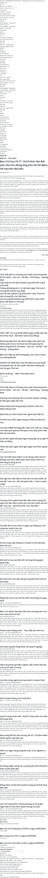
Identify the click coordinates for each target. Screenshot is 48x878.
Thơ (1, 112)
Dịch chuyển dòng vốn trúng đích (15, 698)
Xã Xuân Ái (14, 317)
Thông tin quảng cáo (6, 150)
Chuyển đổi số (4, 65)
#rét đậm (9, 260)
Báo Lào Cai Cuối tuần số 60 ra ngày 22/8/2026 (22, 843)
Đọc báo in (3, 68)
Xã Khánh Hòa (7, 319)
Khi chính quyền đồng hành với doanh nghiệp (21, 646)
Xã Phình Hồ (38, 312)
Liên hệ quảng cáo (39, 1)
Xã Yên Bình (9, 321)
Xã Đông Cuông (41, 315)
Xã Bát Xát (42, 326)
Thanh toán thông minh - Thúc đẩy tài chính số (22, 630)
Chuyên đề (3, 151)
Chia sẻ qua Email (38, 176)
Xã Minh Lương (43, 328)
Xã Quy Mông (10, 323)
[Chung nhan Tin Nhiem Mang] (9, 877)
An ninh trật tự (4, 54)
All (0, 75)
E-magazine (4, 144)
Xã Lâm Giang (31, 315)
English (2, 3)
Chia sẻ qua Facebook (7, 176)
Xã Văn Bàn (16, 328)
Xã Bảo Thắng (8, 325)
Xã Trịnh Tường (17, 326)
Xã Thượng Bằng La (32, 314)
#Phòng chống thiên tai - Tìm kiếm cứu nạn (31, 260)
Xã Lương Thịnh (41, 321)
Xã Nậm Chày (26, 326)
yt (2, 4)
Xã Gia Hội (6, 314)
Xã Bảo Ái (16, 321)
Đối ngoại (3, 19)
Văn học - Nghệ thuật (6, 45)
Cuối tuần (3, 74)
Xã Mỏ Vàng (22, 317)
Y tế (1, 35)
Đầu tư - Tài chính (5, 28)
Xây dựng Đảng (4, 14)
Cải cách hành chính (6, 39)
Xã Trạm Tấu (22, 312)
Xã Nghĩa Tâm (4, 315)
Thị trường (3, 30)
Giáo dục (3, 34)
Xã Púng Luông (8, 312)
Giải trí (2, 48)
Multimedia (3, 139)
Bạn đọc (2, 41)
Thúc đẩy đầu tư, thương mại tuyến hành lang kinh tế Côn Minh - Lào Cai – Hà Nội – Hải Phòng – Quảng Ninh (24, 277)
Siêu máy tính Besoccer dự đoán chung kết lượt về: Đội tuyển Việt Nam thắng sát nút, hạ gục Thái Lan (23, 365)
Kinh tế (2, 21)
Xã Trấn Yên (23, 321)
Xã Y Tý (2, 326)
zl (3, 4)
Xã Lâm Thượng (31, 317)
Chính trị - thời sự (5, 12)
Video (2, 141)
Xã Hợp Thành (26, 323)
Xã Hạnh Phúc (30, 312)
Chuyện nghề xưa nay (6, 46)
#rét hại (15, 260)
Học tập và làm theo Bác (7, 16)
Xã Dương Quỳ (25, 328)
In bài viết (29, 176)
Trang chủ (3, 10)
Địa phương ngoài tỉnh (7, 310)
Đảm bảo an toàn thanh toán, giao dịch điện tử (22, 414)
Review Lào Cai (4, 66)
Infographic (3, 148)
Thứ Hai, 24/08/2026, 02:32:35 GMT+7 (11, 1)
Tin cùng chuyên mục (8, 452)
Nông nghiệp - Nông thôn (8, 23)
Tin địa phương (5, 308)
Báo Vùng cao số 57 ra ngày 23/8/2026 (18, 836)
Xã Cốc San (18, 323)
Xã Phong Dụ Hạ (14, 315)
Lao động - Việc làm (6, 37)
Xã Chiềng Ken (34, 328)
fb (0, 4)
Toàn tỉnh (27, 310)
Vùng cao (3, 70)
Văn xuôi (2, 110)
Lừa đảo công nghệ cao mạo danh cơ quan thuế (22, 680)
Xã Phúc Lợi (15, 319)
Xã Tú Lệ (15, 312)
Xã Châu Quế (23, 315)
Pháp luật (3, 52)
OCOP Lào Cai (4, 25)
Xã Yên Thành (40, 319)
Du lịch (2, 50)
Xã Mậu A (8, 317)
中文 (6, 3)
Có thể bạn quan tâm (8, 382)
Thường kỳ (3, 72)
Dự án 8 (2, 153)
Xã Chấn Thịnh (42, 314)
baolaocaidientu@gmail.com (13, 864)
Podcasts (3, 146)
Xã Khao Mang (34, 310)
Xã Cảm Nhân (32, 319)
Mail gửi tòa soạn (27, 1)
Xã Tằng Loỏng (18, 325)
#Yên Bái (3, 260)
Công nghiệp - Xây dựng (7, 26)
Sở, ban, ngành (19, 310)
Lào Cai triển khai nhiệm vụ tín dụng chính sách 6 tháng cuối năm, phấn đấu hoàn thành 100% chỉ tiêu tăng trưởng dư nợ (23, 460)
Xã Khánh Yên (8, 328)
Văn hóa (2, 43)
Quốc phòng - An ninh (7, 17)
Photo (2, 142)
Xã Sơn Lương (13, 314)
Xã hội (2, 32)
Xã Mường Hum (34, 325)
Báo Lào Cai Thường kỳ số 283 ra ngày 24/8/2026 (23, 828)
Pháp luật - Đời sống (6, 55)
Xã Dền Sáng (43, 325)
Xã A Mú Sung (9, 326)
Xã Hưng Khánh (31, 321)
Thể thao (3, 59)
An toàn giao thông (6, 57)
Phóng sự (3, 63)
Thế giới (2, 61)
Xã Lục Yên (39, 317)
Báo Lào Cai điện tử (6, 6)
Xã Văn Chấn (22, 314)
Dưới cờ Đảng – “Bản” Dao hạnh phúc (17, 373)
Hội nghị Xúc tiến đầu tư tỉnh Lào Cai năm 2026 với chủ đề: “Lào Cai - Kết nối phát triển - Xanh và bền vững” (23, 481)
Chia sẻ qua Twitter (20, 176)
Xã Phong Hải (35, 323)
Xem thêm (3, 820)
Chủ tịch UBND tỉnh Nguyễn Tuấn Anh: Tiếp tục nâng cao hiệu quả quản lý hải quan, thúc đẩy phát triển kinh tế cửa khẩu (24, 431)
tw (5, 853)
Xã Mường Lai (23, 319)
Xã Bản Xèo (35, 326)
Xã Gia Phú (26, 325)
